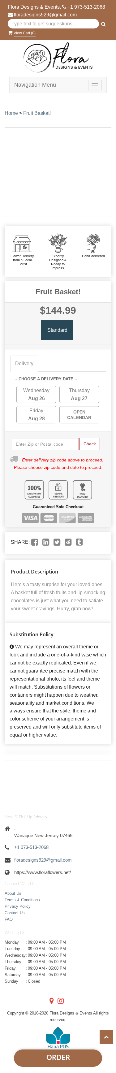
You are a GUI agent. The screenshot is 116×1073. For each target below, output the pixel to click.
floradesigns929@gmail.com (45, 14)
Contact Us (15, 913)
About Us (13, 893)
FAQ (9, 919)
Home (11, 113)
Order (58, 1057)
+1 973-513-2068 (86, 7)
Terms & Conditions (22, 900)
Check (90, 443)
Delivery (24, 363)
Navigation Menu (35, 85)
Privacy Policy (18, 906)
